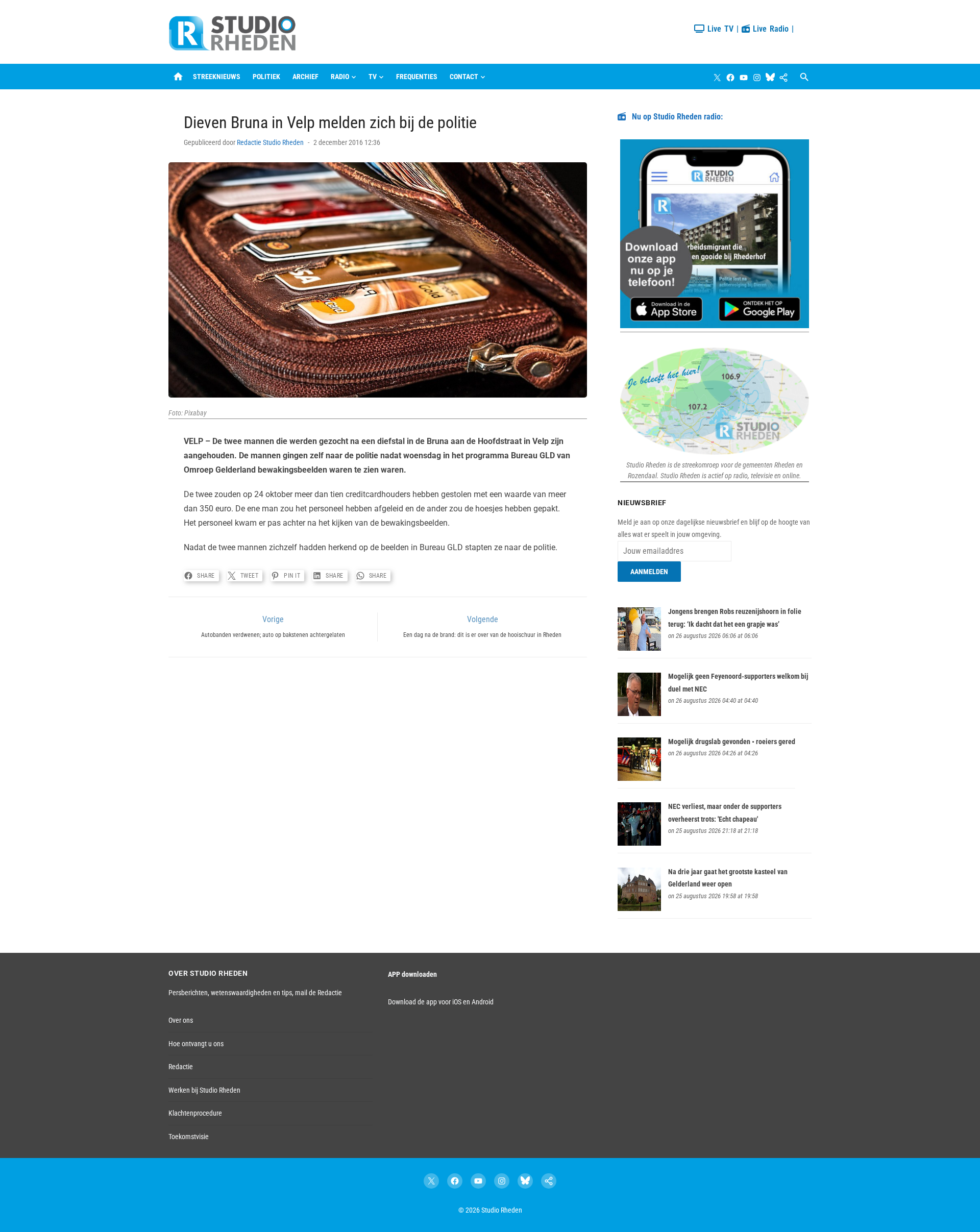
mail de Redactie (318, 993)
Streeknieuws (216, 76)
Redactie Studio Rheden (270, 142)
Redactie (180, 1067)
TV (373, 76)
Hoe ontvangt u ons (196, 1044)
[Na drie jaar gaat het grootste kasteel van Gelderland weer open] (639, 908)
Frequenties (416, 76)
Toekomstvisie (188, 1136)
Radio (340, 76)
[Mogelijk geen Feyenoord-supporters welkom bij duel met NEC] (639, 713)
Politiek (266, 76)
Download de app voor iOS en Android (441, 1002)
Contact (464, 76)
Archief (305, 76)
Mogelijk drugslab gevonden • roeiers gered (731, 741)
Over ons (180, 1020)
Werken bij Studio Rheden (204, 1090)
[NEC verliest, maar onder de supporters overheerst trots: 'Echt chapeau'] (639, 843)
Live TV (718, 29)
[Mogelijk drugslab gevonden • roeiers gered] (639, 778)
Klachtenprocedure (195, 1113)
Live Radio (769, 29)
